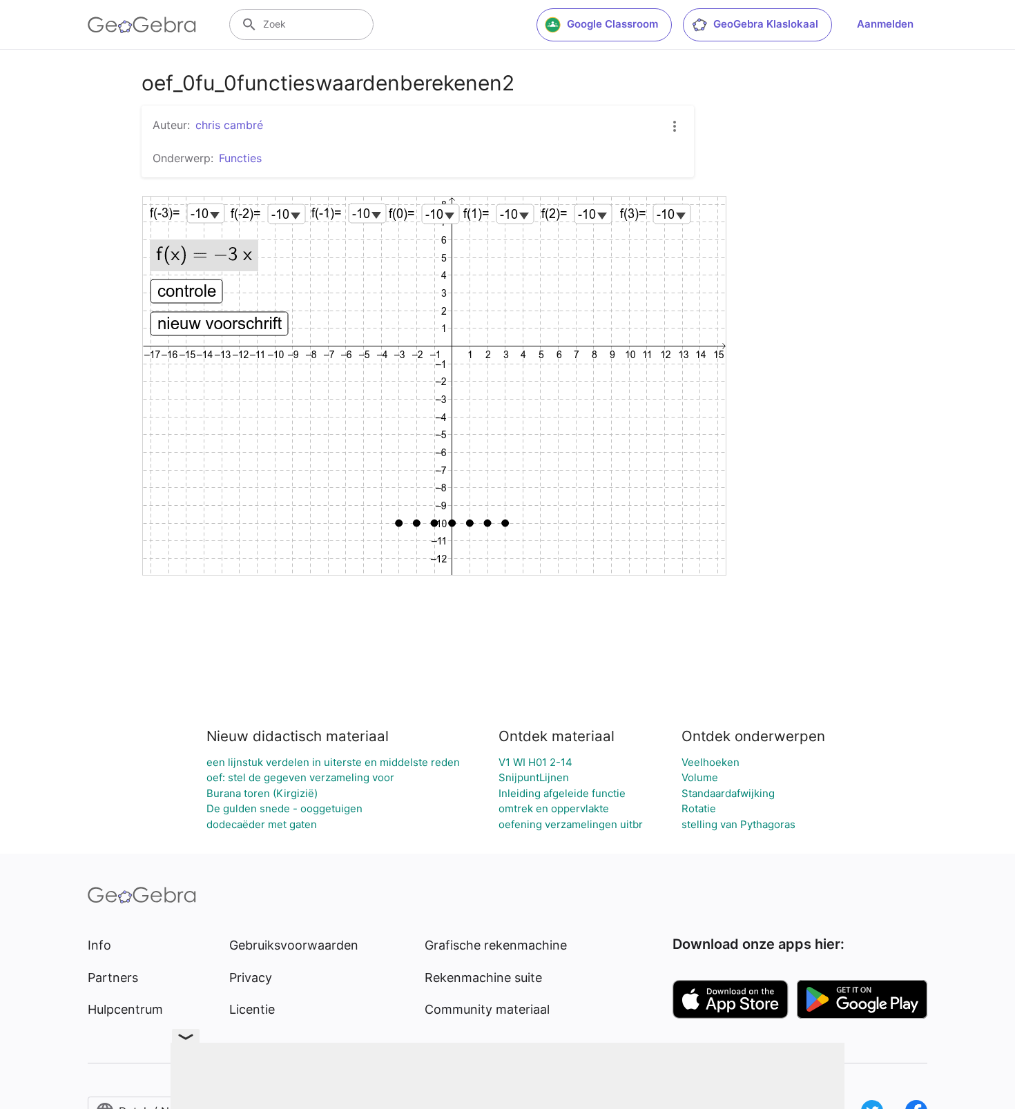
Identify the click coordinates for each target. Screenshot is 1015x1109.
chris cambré (229, 125)
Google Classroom (612, 23)
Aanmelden (885, 23)
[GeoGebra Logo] (142, 25)
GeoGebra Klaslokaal (765, 23)
